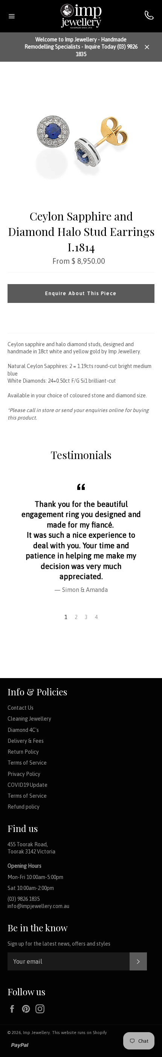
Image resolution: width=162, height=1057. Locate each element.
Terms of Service (27, 763)
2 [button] (76, 617)
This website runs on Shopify (79, 1032)
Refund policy (24, 807)
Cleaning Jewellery (29, 719)
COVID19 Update (27, 785)
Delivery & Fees (26, 741)
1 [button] (65, 617)
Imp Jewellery (36, 1032)
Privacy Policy (24, 774)
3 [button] (86, 617)
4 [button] (96, 617)
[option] (81, 537)
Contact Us (21, 708)
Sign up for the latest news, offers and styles (59, 944)
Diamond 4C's (23, 730)
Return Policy (23, 752)
